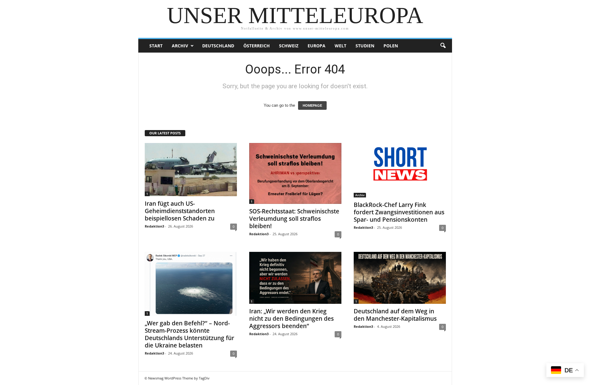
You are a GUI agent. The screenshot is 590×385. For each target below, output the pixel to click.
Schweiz (288, 46)
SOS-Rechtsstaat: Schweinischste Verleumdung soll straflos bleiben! (294, 218)
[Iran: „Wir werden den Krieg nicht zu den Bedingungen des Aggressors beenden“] (295, 278)
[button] (443, 46)
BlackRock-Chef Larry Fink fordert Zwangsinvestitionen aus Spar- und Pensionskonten (399, 212)
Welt (340, 46)
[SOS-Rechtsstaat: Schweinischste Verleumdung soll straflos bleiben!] (295, 173)
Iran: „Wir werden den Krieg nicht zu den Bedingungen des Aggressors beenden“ (291, 318)
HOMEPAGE (312, 105)
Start (156, 46)
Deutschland (218, 46)
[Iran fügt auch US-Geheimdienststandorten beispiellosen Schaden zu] (191, 169)
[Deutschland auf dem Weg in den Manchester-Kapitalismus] (400, 278)
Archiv (180, 46)
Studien (365, 46)
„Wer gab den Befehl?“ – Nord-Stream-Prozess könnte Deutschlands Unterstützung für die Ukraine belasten (189, 334)
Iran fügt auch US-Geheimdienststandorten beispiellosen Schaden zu (180, 211)
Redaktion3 (154, 226)
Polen (391, 46)
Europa (316, 46)
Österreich (256, 46)
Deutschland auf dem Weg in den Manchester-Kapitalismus (395, 315)
